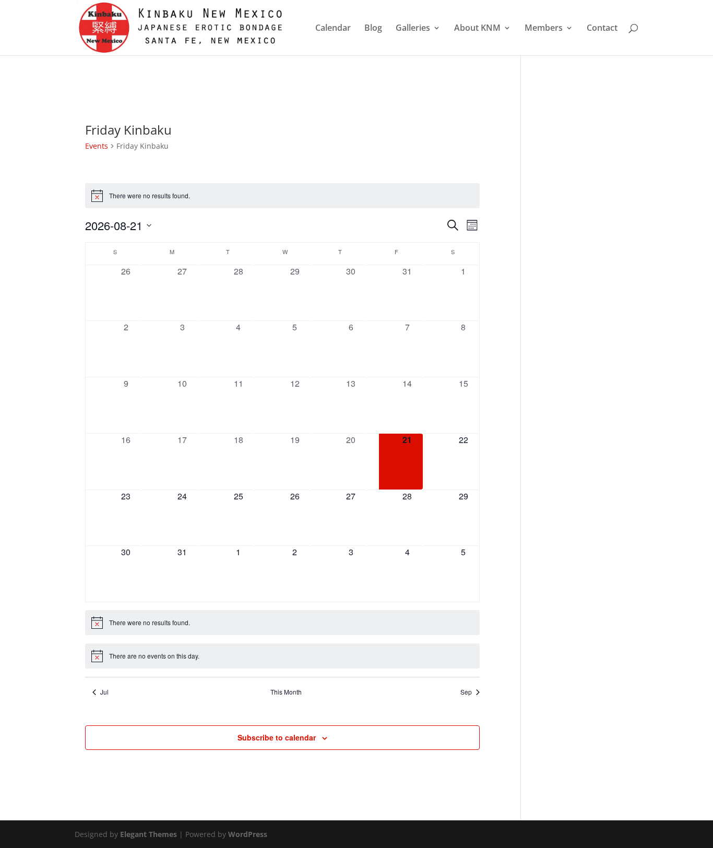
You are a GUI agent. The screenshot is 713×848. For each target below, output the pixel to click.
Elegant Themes (148, 834)
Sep (466, 692)
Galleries (413, 28)
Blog (373, 28)
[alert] (282, 195)
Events (96, 146)
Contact (602, 28)
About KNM (477, 28)
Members (544, 28)
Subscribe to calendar (276, 737)
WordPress (247, 834)
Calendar (333, 28)
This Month (286, 692)
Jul (104, 692)
